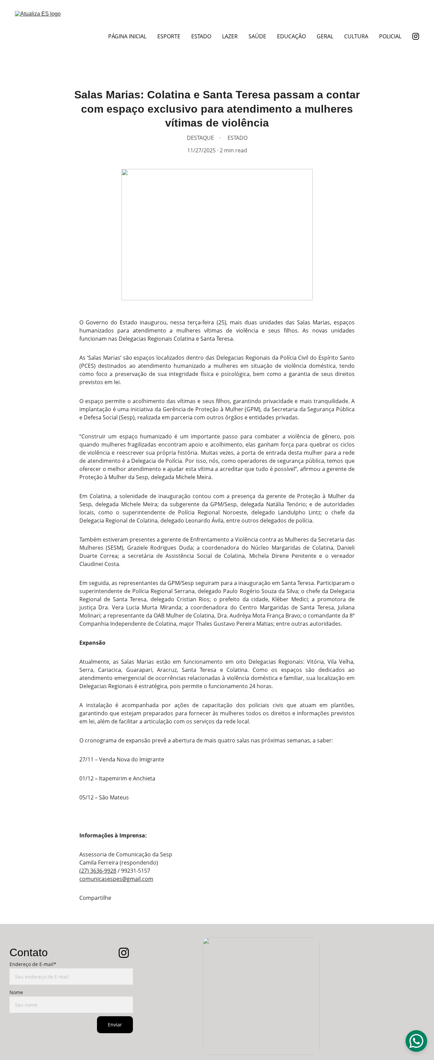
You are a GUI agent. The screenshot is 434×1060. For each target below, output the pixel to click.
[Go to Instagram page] (415, 36)
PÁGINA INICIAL (127, 36)
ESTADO (201, 36)
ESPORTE (168, 36)
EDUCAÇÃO (291, 36)
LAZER (230, 36)
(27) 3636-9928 (97, 870)
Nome (16, 992)
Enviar (115, 1024)
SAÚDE (257, 36)
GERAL (325, 36)
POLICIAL (390, 36)
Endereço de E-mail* (32, 964)
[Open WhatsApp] (416, 1041)
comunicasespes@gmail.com (116, 879)
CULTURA (356, 36)
